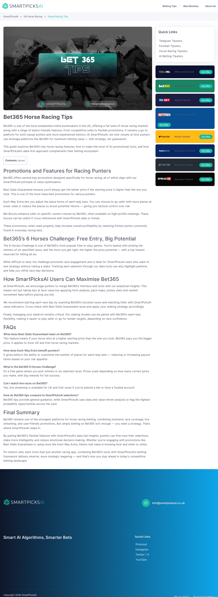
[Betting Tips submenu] (179, 6)
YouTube (141, 559)
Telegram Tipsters (170, 41)
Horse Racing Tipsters (173, 51)
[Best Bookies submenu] (201, 6)
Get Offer (205, 72)
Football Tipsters (170, 46)
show (21, 160)
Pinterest (141, 544)
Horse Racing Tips (58, 16)
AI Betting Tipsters (171, 56)
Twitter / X (142, 554)
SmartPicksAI (10, 16)
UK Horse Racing (33, 16)
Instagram (142, 549)
